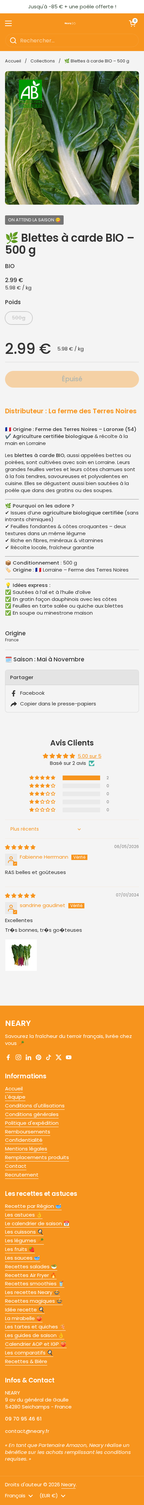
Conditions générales (32, 1114)
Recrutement (22, 1174)
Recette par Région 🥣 (33, 1206)
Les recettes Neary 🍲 (32, 1292)
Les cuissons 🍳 (24, 1231)
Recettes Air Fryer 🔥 (31, 1275)
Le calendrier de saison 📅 (37, 1223)
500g (18, 317)
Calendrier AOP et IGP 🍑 (36, 1343)
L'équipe (15, 1096)
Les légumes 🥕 (24, 1240)
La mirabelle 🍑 (24, 1318)
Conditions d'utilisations (35, 1105)
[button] (42, 778)
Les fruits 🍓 (20, 1249)
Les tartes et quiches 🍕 (35, 1326)
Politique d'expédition (32, 1122)
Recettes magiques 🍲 (34, 1300)
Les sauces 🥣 (22, 1257)
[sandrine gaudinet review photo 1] (21, 955)
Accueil (13, 61)
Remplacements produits (37, 1157)
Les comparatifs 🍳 (29, 1352)
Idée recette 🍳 (25, 1309)
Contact (15, 1165)
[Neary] (70, 23)
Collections (42, 61)
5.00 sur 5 (89, 756)
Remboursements (27, 1131)
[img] (20, 847)
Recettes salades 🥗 (31, 1266)
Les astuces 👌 (24, 1214)
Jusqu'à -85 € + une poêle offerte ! (72, 6)
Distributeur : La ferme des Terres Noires (71, 411)
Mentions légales (26, 1148)
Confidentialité (24, 1139)
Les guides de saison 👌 (34, 1335)
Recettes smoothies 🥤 (34, 1283)
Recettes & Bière (26, 1361)
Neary (68, 1484)
